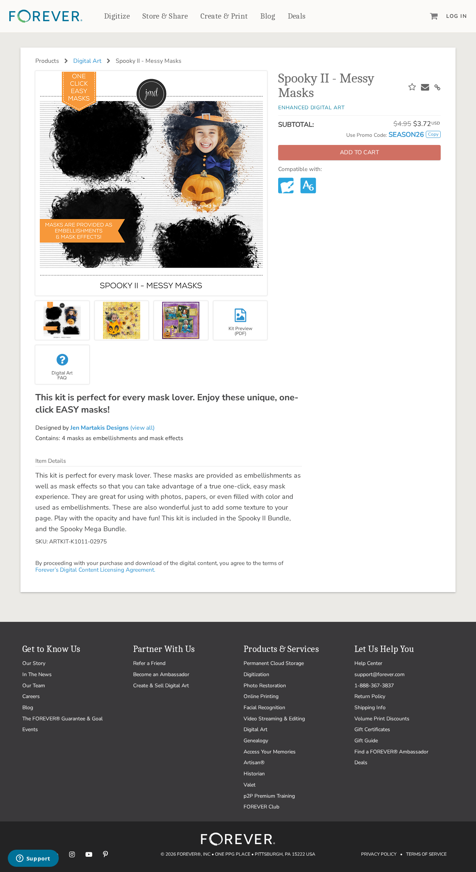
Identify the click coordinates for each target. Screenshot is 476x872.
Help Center (368, 663)
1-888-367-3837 (374, 685)
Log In (456, 16)
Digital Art (87, 61)
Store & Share (165, 16)
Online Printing (261, 696)
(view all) (112, 428)
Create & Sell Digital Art (161, 685)
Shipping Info (370, 707)
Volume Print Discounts (381, 718)
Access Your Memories (270, 751)
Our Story (33, 663)
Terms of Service (426, 854)
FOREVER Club (261, 806)
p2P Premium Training (269, 796)
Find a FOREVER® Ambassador (391, 751)
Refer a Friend (149, 663)
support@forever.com (379, 674)
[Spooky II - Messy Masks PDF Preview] (240, 320)
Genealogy (256, 740)
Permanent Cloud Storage (274, 663)
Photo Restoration (265, 685)
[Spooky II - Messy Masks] (62, 320)
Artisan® (254, 762)
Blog (267, 16)
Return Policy (369, 696)
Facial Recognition (264, 707)
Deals (297, 16)
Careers (31, 696)
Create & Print (224, 16)
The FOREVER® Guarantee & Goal (62, 718)
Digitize (117, 16)
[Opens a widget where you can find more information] (33, 859)
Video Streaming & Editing (274, 718)
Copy (433, 134)
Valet (249, 784)
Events (30, 729)
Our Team (33, 685)
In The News (37, 674)
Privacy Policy (378, 854)
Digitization (256, 674)
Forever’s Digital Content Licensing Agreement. (95, 570)
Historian (254, 773)
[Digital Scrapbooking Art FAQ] (62, 364)
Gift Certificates (372, 729)
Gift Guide (366, 740)
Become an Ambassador (161, 674)
